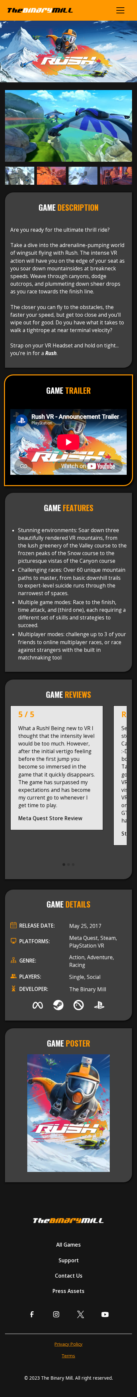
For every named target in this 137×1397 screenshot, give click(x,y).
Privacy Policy (68, 1344)
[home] (42, 10)
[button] (121, 10)
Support (69, 1260)
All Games (68, 1244)
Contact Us (68, 1275)
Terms (68, 1356)
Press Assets (68, 1291)
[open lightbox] (68, 125)
